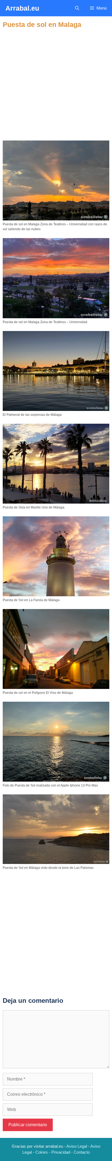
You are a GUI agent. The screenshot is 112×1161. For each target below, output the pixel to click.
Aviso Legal (76, 1146)
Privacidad (60, 1152)
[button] (77, 8)
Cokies (41, 1152)
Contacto (82, 1152)
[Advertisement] (56, 85)
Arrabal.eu (22, 8)
